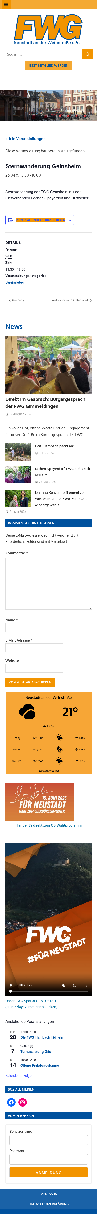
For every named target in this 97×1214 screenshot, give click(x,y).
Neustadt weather (48, 770)
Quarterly (18, 300)
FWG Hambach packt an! (54, 446)
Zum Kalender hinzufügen (40, 220)
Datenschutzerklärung (48, 1204)
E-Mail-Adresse (18, 640)
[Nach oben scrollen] (89, 1206)
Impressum (49, 1194)
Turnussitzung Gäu (35, 1051)
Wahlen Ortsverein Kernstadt (70, 300)
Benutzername (20, 1131)
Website (12, 660)
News (14, 326)
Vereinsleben (15, 282)
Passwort (16, 1151)
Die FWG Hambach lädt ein (41, 1037)
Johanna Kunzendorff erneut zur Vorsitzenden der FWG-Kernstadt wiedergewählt (61, 498)
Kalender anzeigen (19, 1075)
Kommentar (16, 553)
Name (11, 620)
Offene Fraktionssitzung (39, 1065)
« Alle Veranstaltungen (25, 138)
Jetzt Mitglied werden (49, 65)
